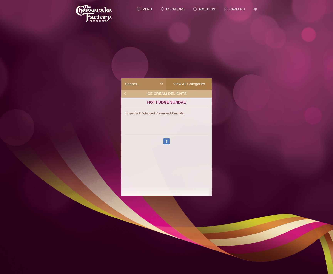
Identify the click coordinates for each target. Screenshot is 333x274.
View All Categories (189, 84)
